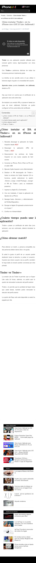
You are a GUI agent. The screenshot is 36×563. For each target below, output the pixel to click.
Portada (3, 15)
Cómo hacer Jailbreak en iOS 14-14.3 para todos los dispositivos (23, 429)
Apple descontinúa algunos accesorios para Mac (22, 515)
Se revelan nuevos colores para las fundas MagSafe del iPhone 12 (23, 538)
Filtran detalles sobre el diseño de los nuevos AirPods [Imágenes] (23, 546)
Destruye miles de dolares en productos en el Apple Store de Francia (23, 487)
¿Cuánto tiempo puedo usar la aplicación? (15, 120)
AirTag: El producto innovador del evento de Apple (23, 530)
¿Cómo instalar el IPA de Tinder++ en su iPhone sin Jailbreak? (19, 117)
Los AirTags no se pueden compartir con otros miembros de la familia (23, 523)
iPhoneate (9, 7)
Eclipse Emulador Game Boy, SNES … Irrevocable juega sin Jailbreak (23, 437)
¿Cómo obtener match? (10, 122)
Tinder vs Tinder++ (8, 124)
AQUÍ (16, 145)
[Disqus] (19, 390)
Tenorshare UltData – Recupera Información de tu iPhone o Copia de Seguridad (23, 459)
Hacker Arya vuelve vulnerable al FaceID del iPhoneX (24, 479)
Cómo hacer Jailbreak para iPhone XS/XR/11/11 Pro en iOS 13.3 (23, 444)
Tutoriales (9, 15)
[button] (32, 113)
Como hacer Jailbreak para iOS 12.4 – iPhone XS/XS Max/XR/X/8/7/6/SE (24, 452)
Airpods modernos (20, 501)
